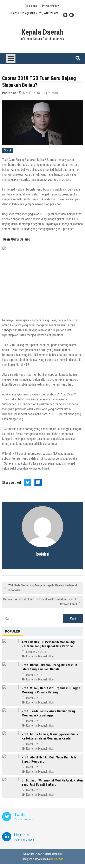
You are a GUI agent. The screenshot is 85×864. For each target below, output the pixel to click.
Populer (12, 631)
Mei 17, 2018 (31, 93)
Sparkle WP (56, 859)
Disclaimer (31, 6)
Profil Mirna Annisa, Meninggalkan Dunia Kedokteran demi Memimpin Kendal (50, 736)
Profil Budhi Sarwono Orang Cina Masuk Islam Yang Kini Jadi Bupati (49, 667)
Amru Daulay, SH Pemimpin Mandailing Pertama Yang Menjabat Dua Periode (48, 644)
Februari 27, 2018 (36, 652)
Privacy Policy (50, 6)
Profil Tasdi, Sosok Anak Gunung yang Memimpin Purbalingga (48, 713)
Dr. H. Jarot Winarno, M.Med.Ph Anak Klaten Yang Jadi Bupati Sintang (52, 782)
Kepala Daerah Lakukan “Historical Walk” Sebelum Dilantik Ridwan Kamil (40, 601)
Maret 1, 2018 (34, 675)
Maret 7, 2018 (34, 790)
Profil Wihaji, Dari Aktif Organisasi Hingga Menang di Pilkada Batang (51, 690)
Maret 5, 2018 (34, 698)
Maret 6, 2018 (34, 744)
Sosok (7, 150)
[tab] (12, 631)
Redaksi (53, 93)
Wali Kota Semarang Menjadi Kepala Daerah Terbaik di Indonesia (42, 587)
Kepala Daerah (42, 32)
